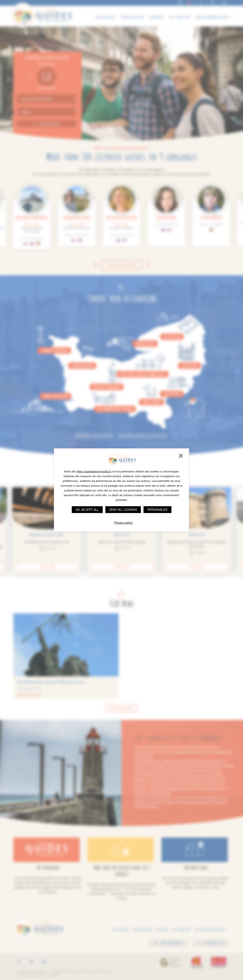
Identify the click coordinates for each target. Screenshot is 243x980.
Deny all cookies (123, 509)
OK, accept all (87, 509)
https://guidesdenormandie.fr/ (94, 471)
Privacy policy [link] (123, 522)
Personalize (157, 509)
